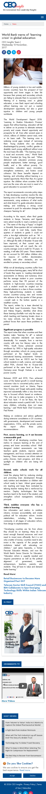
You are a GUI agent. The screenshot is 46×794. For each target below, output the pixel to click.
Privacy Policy (29, 784)
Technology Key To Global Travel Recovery (23, 743)
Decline (32, 775)
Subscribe (27, 788)
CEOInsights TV (12, 664)
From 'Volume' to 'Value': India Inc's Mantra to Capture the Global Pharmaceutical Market (24, 723)
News (14, 24)
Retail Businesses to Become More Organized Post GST (22, 580)
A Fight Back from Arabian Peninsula (20, 730)
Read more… (26, 770)
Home (6, 24)
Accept (12, 775)
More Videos (8, 700)
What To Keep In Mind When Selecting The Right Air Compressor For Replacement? (23, 749)
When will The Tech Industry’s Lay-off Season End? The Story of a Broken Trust (24, 736)
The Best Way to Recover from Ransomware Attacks (23, 756)
